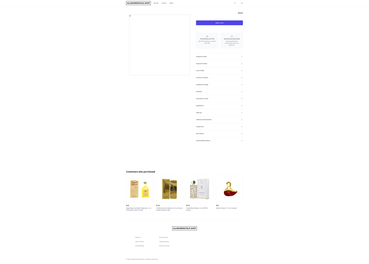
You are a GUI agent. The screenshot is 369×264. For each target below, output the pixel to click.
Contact (164, 3)
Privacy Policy (163, 237)
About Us (138, 237)
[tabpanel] (159, 45)
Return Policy (139, 241)
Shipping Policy (164, 241)
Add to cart (219, 23)
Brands (156, 3)
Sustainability (139, 246)
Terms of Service (164, 246)
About (171, 3)
